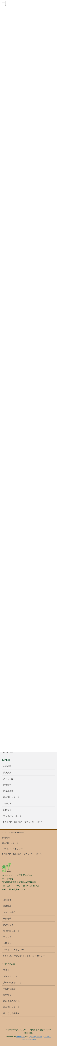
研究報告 (7, 785)
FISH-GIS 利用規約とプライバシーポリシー (24, 822)
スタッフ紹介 (9, 779)
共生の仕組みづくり (12, 982)
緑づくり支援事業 (11, 1013)
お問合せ (7, 810)
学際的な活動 (9, 988)
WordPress (20, 1037)
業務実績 (7, 772)
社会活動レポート (11, 797)
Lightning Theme (35, 1037)
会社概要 (7, 766)
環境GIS (7, 995)
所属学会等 (8, 791)
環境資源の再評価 (11, 1001)
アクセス (7, 803)
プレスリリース (10, 976)
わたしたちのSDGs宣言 (13, 832)
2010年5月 (8, 752)
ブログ (6, 970)
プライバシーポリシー (13, 816)
